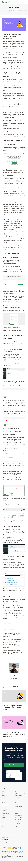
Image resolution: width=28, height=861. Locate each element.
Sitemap (3, 844)
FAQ (16, 826)
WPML (3, 815)
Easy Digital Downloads (7, 823)
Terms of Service (5, 839)
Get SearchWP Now (12, 765)
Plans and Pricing (18, 815)
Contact (3, 797)
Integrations (5, 810)
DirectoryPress (5, 826)
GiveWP (3, 821)
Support (16, 813)
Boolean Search (18, 806)
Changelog (17, 823)
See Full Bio (14, 678)
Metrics (16, 791)
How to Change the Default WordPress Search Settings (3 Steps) (13, 707)
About (3, 791)
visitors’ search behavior (13, 225)
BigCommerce (5, 825)
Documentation (18, 817)
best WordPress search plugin (10, 170)
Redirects (17, 797)
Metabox (4, 817)
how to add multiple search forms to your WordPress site (13, 635)
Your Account (18, 819)
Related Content (18, 795)
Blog (3, 801)
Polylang (3, 819)
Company (4, 788)
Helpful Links (18, 810)
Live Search (17, 799)
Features (17, 788)
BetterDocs (4, 828)
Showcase (17, 825)
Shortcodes (17, 802)
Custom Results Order (20, 793)
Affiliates (4, 799)
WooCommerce (5, 813)
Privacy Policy (4, 842)
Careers (3, 793)
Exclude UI (17, 804)
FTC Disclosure (5, 802)
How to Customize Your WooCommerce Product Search (14, 733)
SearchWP (5, 150)
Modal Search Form (19, 801)
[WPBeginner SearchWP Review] (17, 848)
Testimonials (4, 795)
